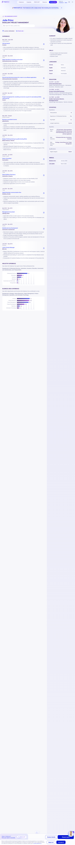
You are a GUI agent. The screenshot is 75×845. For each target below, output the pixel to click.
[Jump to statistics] (37, 832)
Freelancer (61, 2)
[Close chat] (73, 832)
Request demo (53, 2)
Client (66, 2)
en (69, 2)
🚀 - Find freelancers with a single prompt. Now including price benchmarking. (35, 7)
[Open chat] (71, 834)
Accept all (61, 842)
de (72, 2)
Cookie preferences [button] (37, 843)
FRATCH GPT (37, 2)
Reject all (50, 842)
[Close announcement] (61, 8)
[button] (20, 31)
